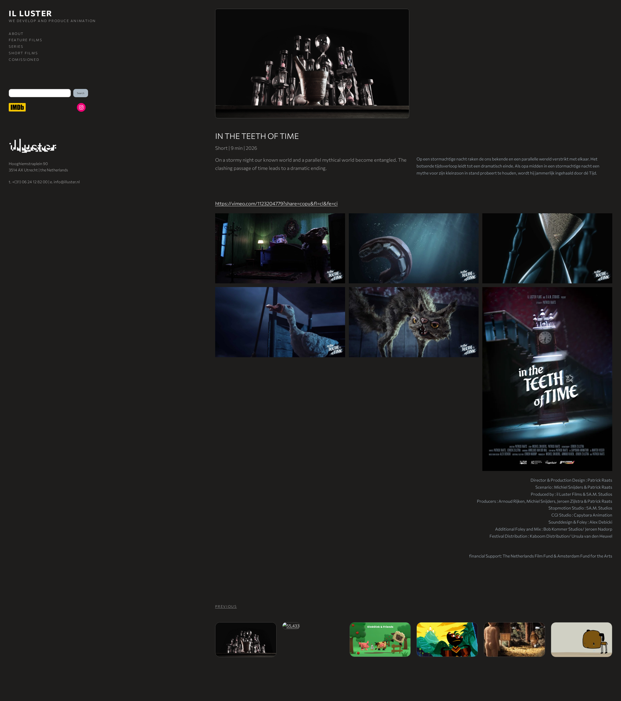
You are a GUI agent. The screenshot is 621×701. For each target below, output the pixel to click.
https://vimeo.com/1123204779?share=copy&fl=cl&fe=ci (276, 203)
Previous (226, 606)
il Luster (30, 13)
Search (80, 93)
